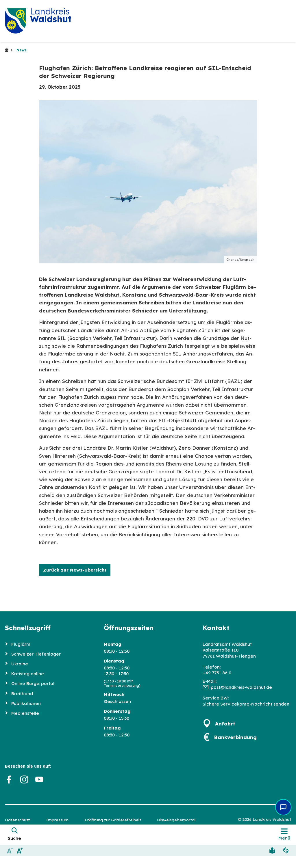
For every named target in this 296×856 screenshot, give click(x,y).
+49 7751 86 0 (217, 673)
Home (6, 50)
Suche (14, 838)
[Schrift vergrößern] (20, 850)
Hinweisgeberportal (176, 819)
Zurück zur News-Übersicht (74, 570)
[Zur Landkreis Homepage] (15, 21)
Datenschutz (17, 819)
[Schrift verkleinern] (10, 850)
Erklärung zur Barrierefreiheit (113, 819)
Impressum (57, 819)
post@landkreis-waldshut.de (241, 687)
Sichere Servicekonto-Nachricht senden (246, 704)
